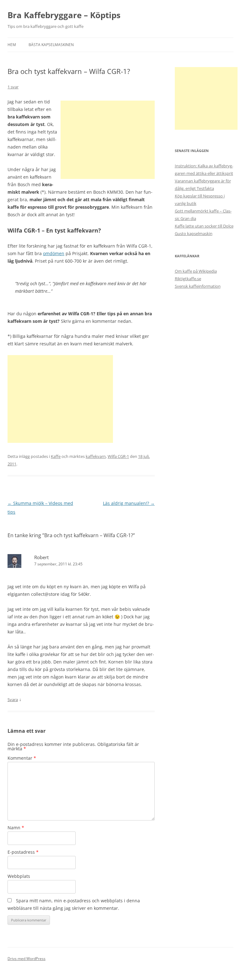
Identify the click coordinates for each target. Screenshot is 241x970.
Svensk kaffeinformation (198, 286)
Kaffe (56, 456)
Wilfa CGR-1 (118, 456)
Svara (13, 699)
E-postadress (23, 852)
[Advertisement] (108, 140)
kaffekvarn (96, 456)
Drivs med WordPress (27, 958)
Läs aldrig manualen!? (129, 503)
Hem (12, 44)
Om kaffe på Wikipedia (196, 271)
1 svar (13, 87)
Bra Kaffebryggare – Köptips (64, 15)
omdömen (53, 253)
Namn (16, 828)
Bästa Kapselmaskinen (51, 44)
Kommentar (22, 758)
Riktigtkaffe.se (188, 278)
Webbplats (19, 876)
